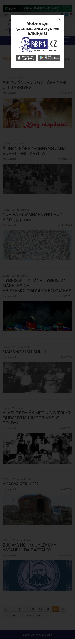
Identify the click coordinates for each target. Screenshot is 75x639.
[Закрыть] (60, 19)
